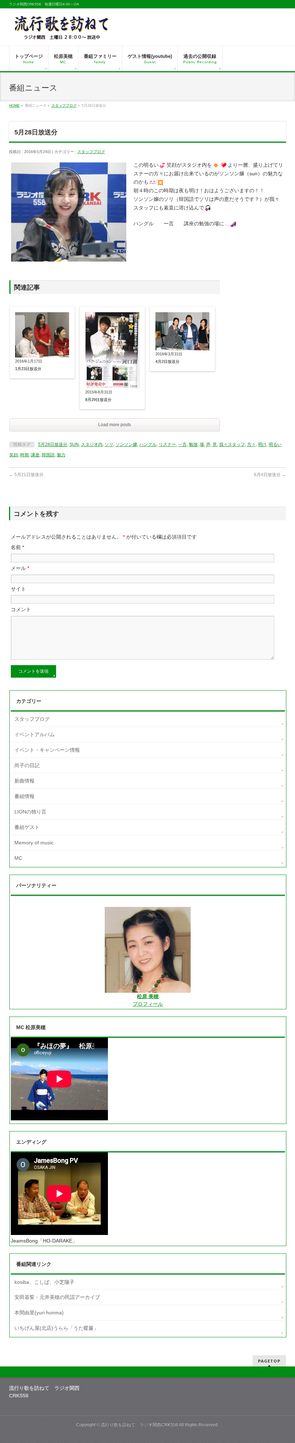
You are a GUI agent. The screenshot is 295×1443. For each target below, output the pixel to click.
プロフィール (148, 1004)
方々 (251, 444)
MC (18, 858)
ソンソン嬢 (126, 444)
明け (262, 444)
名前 (17, 547)
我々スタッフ (232, 444)
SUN (74, 444)
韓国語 (48, 454)
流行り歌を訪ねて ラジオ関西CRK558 (139, 1424)
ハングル (147, 444)
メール (20, 568)
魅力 (61, 454)
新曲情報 (24, 781)
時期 (24, 454)
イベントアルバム (34, 734)
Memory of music (34, 842)
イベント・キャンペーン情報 (47, 750)
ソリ (109, 444)
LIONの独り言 (30, 812)
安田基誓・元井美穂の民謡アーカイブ (57, 1297)
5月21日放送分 (26, 474)
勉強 (193, 444)
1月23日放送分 (28, 368)
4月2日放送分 (167, 361)
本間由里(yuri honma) (39, 1312)
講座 (35, 454)
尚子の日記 (27, 765)
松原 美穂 (148, 996)
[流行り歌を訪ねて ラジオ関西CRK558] (62, 32)
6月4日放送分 (270, 474)
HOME (14, 105)
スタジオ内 (92, 444)
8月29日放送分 (98, 399)
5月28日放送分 (52, 444)
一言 (182, 444)
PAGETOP (269, 1361)
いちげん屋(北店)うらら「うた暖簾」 (56, 1328)
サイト (18, 589)
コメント (21, 609)
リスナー (167, 444)
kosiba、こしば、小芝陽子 (44, 1282)
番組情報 (24, 796)
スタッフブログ (64, 105)
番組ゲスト (27, 827)
